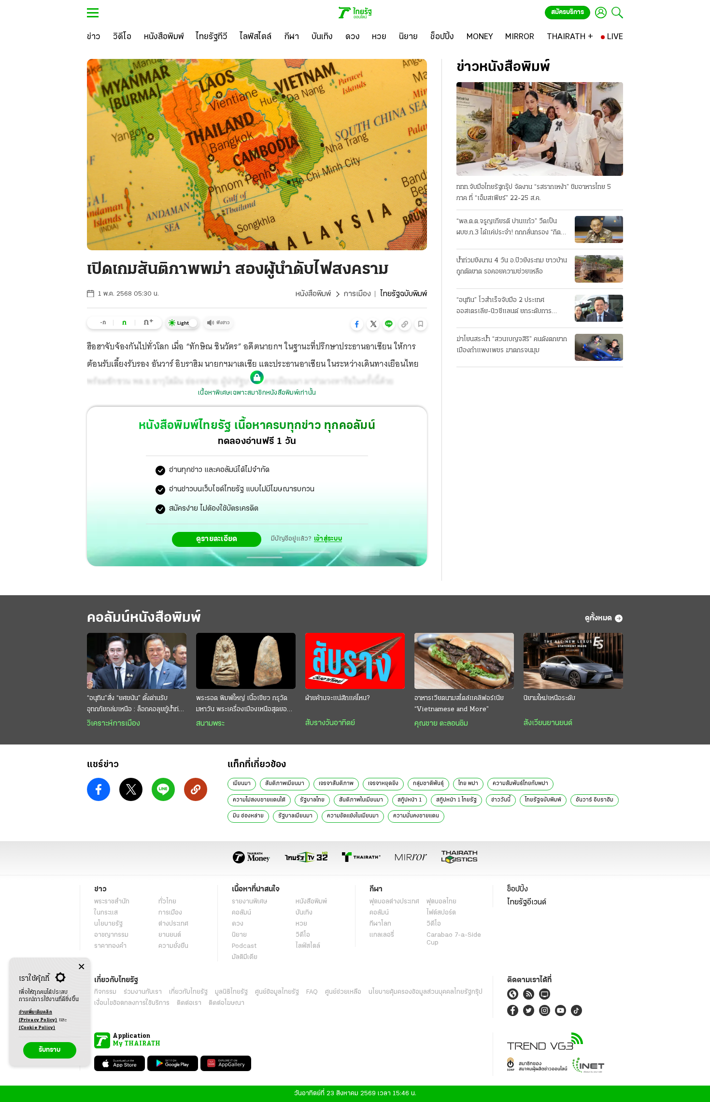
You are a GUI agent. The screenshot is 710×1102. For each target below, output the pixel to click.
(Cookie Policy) (37, 1027)
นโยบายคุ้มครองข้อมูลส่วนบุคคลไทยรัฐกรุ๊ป (426, 992)
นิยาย (239, 935)
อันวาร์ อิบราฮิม (594, 800)
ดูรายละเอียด (217, 539)
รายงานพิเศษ (250, 901)
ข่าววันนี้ (501, 800)
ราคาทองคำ (110, 946)
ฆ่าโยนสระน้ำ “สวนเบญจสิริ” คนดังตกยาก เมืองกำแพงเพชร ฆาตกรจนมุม (511, 345)
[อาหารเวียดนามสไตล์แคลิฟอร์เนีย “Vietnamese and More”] (464, 661)
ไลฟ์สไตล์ (308, 946)
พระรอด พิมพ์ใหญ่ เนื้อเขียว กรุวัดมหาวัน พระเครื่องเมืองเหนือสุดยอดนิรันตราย (245, 705)
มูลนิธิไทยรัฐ (231, 992)
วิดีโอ (303, 935)
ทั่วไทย (167, 901)
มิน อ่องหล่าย (248, 816)
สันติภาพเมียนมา (284, 784)
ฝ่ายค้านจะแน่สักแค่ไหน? (337, 698)
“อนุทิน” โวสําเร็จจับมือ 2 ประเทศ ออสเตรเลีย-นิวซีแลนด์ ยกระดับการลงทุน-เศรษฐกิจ (504, 307)
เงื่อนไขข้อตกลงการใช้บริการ (132, 1003)
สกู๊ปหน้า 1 (410, 800)
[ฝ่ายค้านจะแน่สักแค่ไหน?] (355, 661)
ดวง (237, 924)
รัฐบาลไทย (312, 800)
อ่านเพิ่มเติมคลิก (38, 1016)
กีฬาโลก (380, 924)
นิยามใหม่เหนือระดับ (549, 698)
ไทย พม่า (468, 784)
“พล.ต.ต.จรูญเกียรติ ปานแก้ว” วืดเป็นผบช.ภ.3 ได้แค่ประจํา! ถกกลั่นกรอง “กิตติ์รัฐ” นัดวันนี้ (510, 228)
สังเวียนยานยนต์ (548, 723)
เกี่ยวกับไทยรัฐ (188, 992)
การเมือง (357, 294)
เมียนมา (242, 784)
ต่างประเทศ (173, 924)
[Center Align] (81, 967)
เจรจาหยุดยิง (383, 784)
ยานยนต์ (169, 935)
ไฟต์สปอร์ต (441, 912)
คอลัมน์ (241, 912)
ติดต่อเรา (189, 1003)
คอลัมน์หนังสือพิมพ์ (144, 618)
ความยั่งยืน (173, 946)
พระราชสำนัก (111, 901)
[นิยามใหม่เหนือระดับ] (573, 661)
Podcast (244, 946)
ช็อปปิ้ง (517, 889)
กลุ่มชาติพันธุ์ (428, 784)
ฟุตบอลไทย (441, 901)
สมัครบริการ (567, 12)
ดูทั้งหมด (598, 618)
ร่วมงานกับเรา (143, 992)
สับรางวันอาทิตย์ (330, 723)
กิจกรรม (105, 992)
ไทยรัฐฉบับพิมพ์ (543, 800)
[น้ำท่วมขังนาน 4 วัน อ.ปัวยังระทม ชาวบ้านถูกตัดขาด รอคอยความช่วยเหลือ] (599, 268)
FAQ (312, 992)
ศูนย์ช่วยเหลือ (343, 992)
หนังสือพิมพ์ (313, 294)
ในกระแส (106, 912)
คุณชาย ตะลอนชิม (441, 724)
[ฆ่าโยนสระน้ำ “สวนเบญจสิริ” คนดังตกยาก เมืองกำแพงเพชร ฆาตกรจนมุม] (599, 347)
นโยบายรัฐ (108, 924)
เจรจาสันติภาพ (336, 784)
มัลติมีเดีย (244, 957)
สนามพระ (210, 724)
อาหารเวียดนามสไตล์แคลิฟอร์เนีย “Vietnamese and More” (459, 704)
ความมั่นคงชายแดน (416, 816)
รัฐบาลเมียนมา (295, 816)
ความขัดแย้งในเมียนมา (353, 816)
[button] (357, 324)
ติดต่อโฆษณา (226, 1003)
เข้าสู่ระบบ (328, 539)
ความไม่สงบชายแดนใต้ (259, 800)
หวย (301, 924)
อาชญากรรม (111, 935)
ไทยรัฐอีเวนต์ (526, 902)
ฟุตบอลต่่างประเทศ (394, 901)
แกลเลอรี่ (381, 935)
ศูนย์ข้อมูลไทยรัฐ (277, 992)
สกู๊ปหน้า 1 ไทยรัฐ (456, 800)
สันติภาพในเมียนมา (361, 800)
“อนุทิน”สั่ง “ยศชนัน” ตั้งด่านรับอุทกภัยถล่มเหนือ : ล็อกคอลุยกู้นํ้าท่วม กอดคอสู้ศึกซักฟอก (136, 705)
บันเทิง (304, 912)
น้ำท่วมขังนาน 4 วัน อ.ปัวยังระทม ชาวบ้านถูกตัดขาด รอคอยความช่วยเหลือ (511, 266)
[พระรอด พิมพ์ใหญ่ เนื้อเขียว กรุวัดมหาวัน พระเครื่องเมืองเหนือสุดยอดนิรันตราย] (246, 661)
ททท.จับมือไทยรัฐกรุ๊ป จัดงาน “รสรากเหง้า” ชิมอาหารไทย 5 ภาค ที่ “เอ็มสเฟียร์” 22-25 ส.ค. (533, 193)
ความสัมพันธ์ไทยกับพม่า (520, 784)
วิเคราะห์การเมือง (113, 724)
